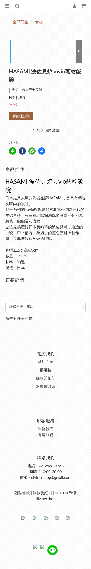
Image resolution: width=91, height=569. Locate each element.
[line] (12, 151)
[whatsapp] (32, 151)
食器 (39, 22)
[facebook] (22, 151)
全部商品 (20, 22)
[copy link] (41, 151)
